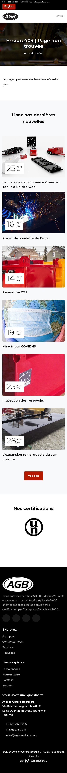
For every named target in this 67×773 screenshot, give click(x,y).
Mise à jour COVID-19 (19, 346)
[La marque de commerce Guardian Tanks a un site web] (33, 156)
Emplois (7, 685)
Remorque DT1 (14, 292)
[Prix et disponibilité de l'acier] (33, 212)
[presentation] (63, 524)
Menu (60, 16)
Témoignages (11, 669)
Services (7, 647)
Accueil (30, 53)
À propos (8, 636)
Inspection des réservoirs (23, 400)
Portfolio (8, 680)
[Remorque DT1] (33, 266)
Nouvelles (8, 652)
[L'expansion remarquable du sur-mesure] (33, 429)
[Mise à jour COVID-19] (33, 321)
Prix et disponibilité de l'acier (26, 238)
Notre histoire (11, 674)
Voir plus (33, 475)
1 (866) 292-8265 (12, 2)
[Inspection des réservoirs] (33, 375)
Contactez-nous (12, 641)
